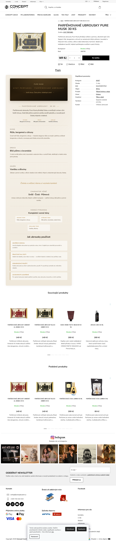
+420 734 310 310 (16, 499)
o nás (16, 1)
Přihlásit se (76, 480)
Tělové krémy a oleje (103, 92)
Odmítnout (70, 529)
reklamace (33, 1)
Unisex (98, 94)
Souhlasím (81, 529)
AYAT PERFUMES (68, 32)
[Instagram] (12, 504)
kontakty (8, 1)
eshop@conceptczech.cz (18, 495)
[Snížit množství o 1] (69, 58)
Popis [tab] (58, 70)
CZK (86, 1)
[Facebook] (8, 504)
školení (24, 1)
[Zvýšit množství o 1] (79, 58)
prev (7, 328)
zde (52, 532)
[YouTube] (17, 504)
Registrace (105, 1)
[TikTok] (22, 504)
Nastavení (34, 537)
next (108, 328)
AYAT (98, 81)
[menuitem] (11, 15)
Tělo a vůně (100, 97)
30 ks (98, 89)
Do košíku (95, 58)
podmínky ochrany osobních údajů (89, 532)
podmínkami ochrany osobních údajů (98, 475)
